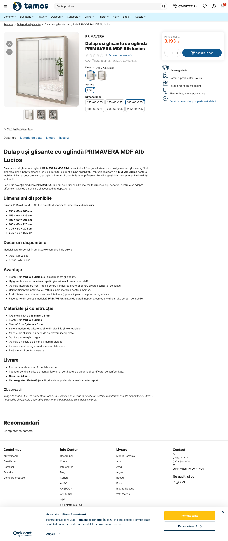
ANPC (63, 483)
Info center (66, 466)
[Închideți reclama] (223, 512)
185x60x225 (95, 108)
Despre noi (66, 455)
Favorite (8, 472)
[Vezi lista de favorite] (204, 6)
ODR (62, 499)
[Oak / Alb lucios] (90, 75)
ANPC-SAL (66, 493)
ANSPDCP (66, 488)
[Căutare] (163, 6)
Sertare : (90, 84)
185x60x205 (135, 102)
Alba (119, 461)
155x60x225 (115, 102)
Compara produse (14, 477)
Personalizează (187, 526)
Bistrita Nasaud (125, 488)
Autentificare (11, 455)
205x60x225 (135, 108)
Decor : (89, 67)
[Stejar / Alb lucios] (101, 75)
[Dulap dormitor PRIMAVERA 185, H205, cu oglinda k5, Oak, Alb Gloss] (41, 69)
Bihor (119, 483)
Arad (119, 466)
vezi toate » (123, 493)
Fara (89, 90)
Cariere (64, 477)
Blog (62, 472)
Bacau (120, 477)
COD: (88, 60)
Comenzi (9, 466)
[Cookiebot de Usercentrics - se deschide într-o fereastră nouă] (22, 534)
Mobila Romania (125, 455)
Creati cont (10, 461)
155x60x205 (95, 102)
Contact (64, 461)
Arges (119, 472)
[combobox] (110, 6)
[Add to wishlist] (9, 52)
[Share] (9, 44)
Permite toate (189, 515)
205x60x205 (115, 108)
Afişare (50, 533)
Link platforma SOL (71, 504)
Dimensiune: (93, 96)
